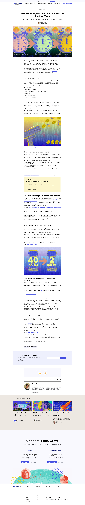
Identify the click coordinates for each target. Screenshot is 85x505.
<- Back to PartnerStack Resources (20, 428)
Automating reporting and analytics (31, 175)
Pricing (37, 491)
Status (37, 499)
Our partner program (62, 489)
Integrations (38, 495)
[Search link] (60, 3)
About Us (56, 3)
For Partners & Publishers (41, 3)
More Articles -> (68, 428)
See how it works (34, 462)
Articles (40, 9)
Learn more (60, 462)
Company (28, 491)
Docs (37, 497)
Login (64, 3)
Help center (28, 501)
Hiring (27, 493)
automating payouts (52, 103)
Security (27, 499)
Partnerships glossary (62, 495)
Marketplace (28, 489)
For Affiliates (48, 491)
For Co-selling (48, 497)
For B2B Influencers (50, 493)
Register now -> (52, 1)
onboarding (30, 323)
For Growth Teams (49, 495)
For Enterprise (48, 489)
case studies (54, 71)
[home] (17, 3)
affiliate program (28, 283)
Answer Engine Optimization (51, 499)
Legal (27, 497)
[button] (26, 3)
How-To (44, 9)
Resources (28, 495)
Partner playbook (61, 493)
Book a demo (38, 489)
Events (59, 497)
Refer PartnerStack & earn (62, 491)
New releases (38, 493)
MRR (41, 290)
